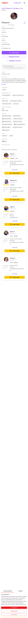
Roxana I (4, 10)
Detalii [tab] (20, 591)
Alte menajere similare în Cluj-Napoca (9, 149)
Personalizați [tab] (14, 614)
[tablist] (14, 590)
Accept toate (14, 607)
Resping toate (14, 611)
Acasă (3, 8)
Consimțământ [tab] (7, 591)
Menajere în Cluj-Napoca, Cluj (14, 8)
